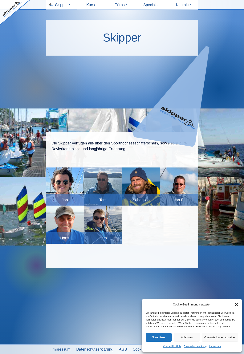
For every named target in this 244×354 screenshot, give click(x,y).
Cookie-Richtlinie (172, 346)
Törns (123, 6)
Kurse (94, 6)
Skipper (63, 6)
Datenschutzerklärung (195, 346)
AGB (123, 349)
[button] (236, 304)
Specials (151, 6)
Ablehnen (187, 337)
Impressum (215, 346)
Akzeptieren (158, 337)
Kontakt (184, 6)
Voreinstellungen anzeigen (220, 337)
